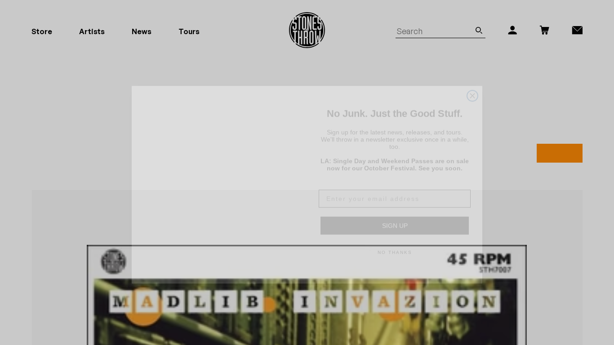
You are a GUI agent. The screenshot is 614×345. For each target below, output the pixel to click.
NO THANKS (395, 240)
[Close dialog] (472, 72)
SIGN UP (395, 213)
